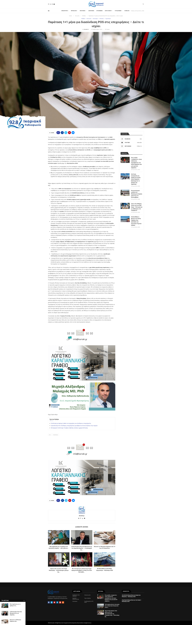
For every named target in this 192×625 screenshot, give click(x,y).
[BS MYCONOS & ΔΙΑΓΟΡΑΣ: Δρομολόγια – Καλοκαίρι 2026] (104, 559)
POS (50, 434)
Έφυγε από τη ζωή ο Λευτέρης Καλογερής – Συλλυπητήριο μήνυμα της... (58, 570)
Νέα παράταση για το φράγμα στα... (15, 604)
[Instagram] (52, 4)
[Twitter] (50, 4)
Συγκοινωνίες (99, 10)
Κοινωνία (77, 15)
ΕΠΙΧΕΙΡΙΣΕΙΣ (55, 434)
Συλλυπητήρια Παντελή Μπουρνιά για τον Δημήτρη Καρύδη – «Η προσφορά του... (81, 548)
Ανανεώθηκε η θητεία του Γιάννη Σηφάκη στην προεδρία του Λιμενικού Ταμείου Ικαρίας (136, 221)
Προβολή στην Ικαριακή (76, 595)
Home (70, 15)
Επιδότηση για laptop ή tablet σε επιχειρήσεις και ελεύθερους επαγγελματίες (71, 423)
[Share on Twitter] (65, 132)
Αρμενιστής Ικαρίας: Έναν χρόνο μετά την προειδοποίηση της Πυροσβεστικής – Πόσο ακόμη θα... (112, 613)
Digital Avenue (88, 622)
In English (126, 10)
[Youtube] (54, 4)
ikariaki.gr (86, 29)
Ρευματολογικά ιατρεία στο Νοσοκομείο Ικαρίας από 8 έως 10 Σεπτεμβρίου (136, 194)
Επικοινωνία (87, 595)
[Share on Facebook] (62, 132)
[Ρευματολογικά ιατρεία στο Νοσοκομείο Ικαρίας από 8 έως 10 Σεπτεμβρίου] (125, 193)
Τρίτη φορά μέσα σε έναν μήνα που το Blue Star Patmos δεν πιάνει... (112, 606)
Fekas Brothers (80, 622)
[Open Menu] (48, 10)
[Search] (143, 4)
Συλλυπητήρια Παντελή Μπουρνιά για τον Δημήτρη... (16, 613)
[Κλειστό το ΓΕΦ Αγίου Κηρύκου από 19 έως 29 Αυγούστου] (104, 537)
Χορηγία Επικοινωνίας (75, 599)
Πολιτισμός (82, 10)
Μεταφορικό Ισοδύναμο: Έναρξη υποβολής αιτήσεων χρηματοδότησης (69, 428)
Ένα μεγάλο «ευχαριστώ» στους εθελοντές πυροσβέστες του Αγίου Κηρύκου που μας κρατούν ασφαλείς (136, 162)
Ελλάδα (84, 15)
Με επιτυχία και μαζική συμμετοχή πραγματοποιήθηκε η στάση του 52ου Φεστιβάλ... (81, 570)
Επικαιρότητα (64, 10)
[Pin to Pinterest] (69, 132)
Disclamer (74, 601)
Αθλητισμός (91, 10)
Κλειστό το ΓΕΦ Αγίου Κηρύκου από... (15, 620)
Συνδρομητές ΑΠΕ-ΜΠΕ (89, 602)
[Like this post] (58, 132)
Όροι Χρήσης (87, 598)
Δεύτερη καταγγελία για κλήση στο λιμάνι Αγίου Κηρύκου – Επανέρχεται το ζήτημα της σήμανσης (135, 179)
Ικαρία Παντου (108, 10)
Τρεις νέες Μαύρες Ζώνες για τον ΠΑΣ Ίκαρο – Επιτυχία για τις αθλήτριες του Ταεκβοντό (136, 207)
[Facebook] (48, 4)
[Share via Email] (73, 132)
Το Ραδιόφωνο (118, 10)
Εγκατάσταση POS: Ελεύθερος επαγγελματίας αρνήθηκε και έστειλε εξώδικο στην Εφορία (74, 425)
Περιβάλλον (74, 10)
